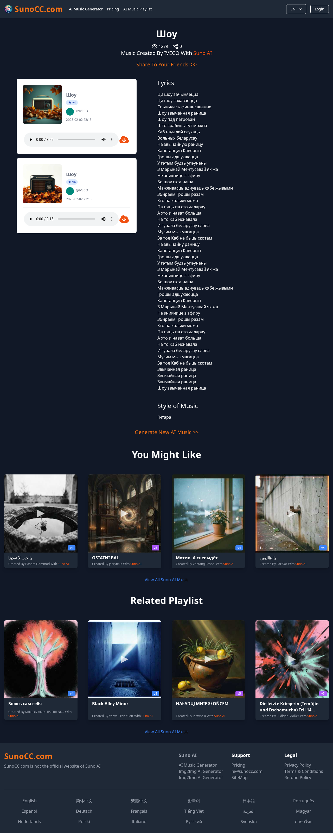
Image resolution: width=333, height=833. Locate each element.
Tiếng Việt (194, 811)
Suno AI (202, 53)
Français (139, 811)
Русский (194, 821)
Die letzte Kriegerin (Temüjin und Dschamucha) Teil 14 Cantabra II (289, 710)
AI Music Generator (86, 9)
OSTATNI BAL (105, 558)
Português (303, 801)
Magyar (303, 811)
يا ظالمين (268, 558)
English (29, 801)
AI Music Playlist (137, 9)
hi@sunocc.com (247, 771)
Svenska (249, 821)
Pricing (113, 9)
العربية (248, 811)
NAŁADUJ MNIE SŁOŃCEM (202, 703)
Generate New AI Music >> (166, 432)
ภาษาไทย (303, 821)
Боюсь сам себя (25, 703)
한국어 (194, 801)
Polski (84, 821)
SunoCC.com (28, 756)
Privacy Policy (297, 765)
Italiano (139, 821)
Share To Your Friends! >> (166, 64)
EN (293, 9)
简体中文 (84, 801)
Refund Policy (297, 777)
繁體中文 (139, 801)
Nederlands (29, 821)
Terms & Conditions (303, 771)
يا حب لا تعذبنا (20, 558)
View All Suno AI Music (167, 580)
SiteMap (240, 777)
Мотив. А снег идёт (197, 558)
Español (29, 811)
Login (319, 9)
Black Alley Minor (110, 703)
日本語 (248, 801)
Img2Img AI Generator (201, 771)
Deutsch (84, 811)
